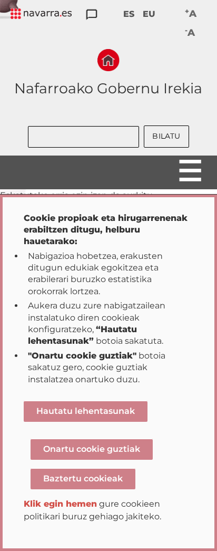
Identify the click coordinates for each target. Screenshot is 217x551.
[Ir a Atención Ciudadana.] (91, 15)
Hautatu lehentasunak (85, 411)
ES (128, 14)
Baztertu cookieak (83, 478)
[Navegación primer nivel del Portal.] (41, 14)
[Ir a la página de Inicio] (108, 60)
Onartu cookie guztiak (91, 449)
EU (149, 14)
